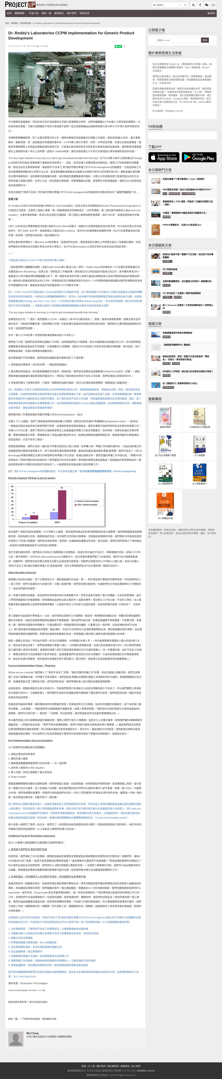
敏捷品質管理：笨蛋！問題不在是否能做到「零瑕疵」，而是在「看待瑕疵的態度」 (186, 358)
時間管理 (166, 375)
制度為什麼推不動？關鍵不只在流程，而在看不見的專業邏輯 (188, 256)
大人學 (91, 1066)
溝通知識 (166, 312)
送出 (205, 40)
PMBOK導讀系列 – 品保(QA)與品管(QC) (182, 225)
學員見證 (84, 13)
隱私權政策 (113, 1066)
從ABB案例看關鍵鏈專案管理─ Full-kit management (107, 471)
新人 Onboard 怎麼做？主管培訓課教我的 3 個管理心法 (188, 306)
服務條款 (125, 1066)
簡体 (212, 13)
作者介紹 (34, 13)
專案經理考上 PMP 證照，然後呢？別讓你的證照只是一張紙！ (188, 203)
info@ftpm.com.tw (146, 1070)
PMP (165, 194)
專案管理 (19, 13)
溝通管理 (166, 337)
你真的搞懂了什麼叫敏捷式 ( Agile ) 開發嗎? (184, 179)
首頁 (9, 13)
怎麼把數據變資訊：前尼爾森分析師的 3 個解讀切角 (187, 281)
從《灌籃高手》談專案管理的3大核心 (180, 383)
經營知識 (177, 297)
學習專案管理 (174, 194)
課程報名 (59, 13)
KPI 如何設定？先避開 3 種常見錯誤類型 (182, 293)
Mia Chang (32, 46)
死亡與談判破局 (170, 269)
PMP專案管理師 (188, 194)
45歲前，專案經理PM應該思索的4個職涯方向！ (185, 213)
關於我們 (72, 13)
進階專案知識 (25, 23)
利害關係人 (167, 261)
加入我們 (135, 1066)
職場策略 (166, 217)
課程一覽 (46, 13)
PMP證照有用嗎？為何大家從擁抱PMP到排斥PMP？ (187, 189)
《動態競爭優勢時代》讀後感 (176, 345)
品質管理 (166, 363)
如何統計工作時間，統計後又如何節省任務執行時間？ (188, 371)
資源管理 (176, 363)
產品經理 (166, 285)
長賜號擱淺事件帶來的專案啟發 (177, 333)
